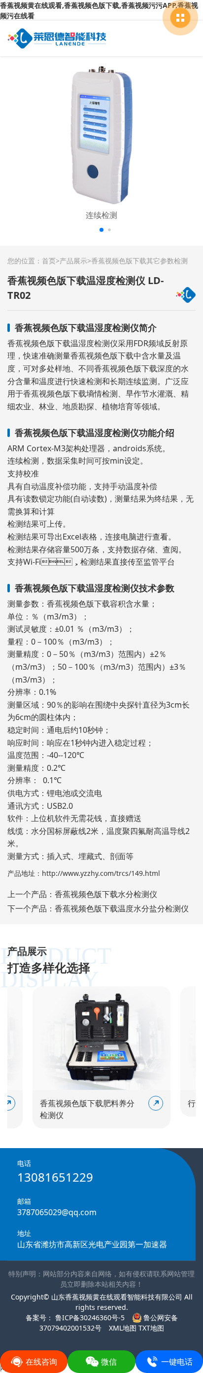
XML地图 (122, 1328)
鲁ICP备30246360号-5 (89, 1317)
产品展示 (73, 260)
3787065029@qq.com (57, 1212)
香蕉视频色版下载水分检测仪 (106, 894)
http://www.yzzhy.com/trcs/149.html (101, 873)
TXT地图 (151, 1328)
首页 (49, 260)
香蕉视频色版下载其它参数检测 (139, 260)
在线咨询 (41, 1361)
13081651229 (55, 1177)
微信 (109, 1361)
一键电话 (177, 1361)
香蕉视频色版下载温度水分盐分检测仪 (122, 908)
